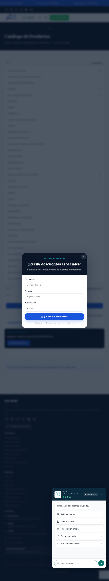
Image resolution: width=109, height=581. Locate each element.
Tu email (29, 291)
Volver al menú (91, 494)
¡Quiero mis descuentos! (56, 317)
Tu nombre (30, 279)
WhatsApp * (30, 303)
